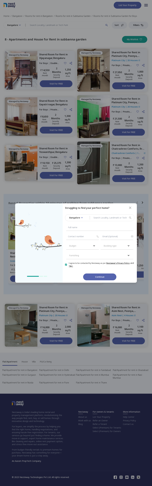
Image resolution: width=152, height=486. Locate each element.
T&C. (71, 266)
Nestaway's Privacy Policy (118, 263)
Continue (99, 276)
